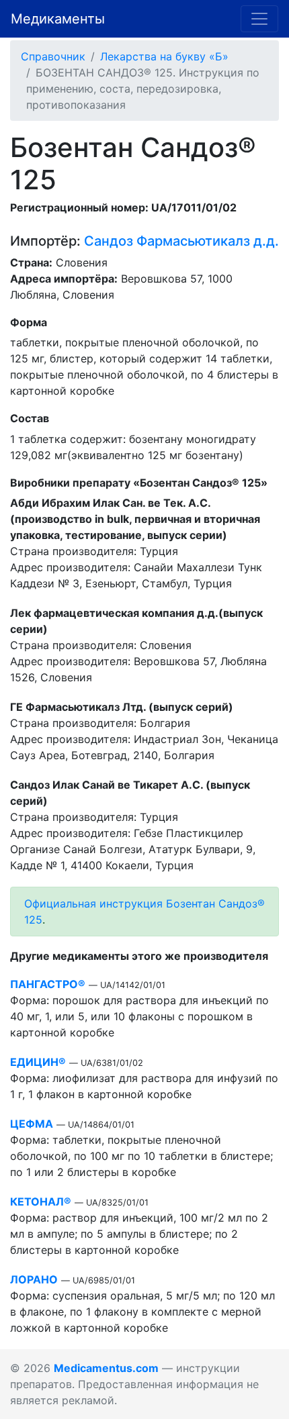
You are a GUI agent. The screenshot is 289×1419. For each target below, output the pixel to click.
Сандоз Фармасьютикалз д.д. (181, 241)
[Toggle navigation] (259, 18)
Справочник (53, 56)
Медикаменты (58, 19)
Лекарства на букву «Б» (164, 56)
